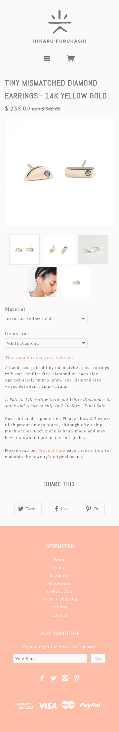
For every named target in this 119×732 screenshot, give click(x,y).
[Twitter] (53, 678)
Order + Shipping (59, 599)
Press (59, 559)
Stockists (59, 575)
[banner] (59, 26)
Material (15, 309)
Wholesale (59, 583)
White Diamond (23, 343)
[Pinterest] (76, 678)
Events (60, 567)
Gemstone (17, 333)
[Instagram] (65, 678)
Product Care (52, 450)
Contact (60, 615)
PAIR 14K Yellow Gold (29, 318)
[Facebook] (42, 678)
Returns (60, 606)
